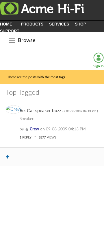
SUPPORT (9, 31)
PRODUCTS (32, 24)
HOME (6, 24)
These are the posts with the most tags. (36, 77)
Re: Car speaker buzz (59, 110)
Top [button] (7, 156)
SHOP (80, 24)
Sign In (98, 66)
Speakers (27, 119)
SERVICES (59, 24)
